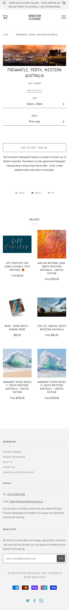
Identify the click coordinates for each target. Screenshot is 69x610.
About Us (8, 462)
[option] (34, 55)
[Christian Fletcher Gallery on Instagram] (41, 601)
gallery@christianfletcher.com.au (26, 501)
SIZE (34, 98)
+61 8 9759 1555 (16, 494)
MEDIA (35, 115)
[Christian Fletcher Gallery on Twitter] (28, 601)
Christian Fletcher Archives (18, 472)
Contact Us (9, 467)
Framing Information (14, 457)
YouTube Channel (12, 452)
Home (5, 34)
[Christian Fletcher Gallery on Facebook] (35, 601)
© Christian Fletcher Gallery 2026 (27, 573)
